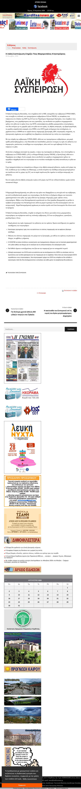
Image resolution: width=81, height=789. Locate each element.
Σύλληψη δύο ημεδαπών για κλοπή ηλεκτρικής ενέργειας (23, 547)
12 (38, 595)
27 (48, 602)
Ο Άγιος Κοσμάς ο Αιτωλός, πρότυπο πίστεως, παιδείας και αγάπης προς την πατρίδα (32, 553)
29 (67, 602)
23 (9, 602)
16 (9, 598)
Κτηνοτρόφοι (16, 48)
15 (67, 595)
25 (29, 602)
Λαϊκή (24, 48)
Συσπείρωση (32, 48)
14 (57, 595)
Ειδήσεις (11, 45)
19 (38, 598)
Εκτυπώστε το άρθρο (70, 290)
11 (29, 595)
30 (9, 606)
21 (57, 598)
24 (19, 602)
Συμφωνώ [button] (22, 785)
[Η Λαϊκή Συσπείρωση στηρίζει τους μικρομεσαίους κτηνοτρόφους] (41, 81)
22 (67, 598)
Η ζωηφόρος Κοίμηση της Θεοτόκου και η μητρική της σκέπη (24, 550)
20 (48, 598)
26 (38, 602)
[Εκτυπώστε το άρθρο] (63, 290)
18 (29, 598)
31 (19, 606)
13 (48, 595)
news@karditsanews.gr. (56, 780)
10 (19, 595)
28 (57, 602)
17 (19, 598)
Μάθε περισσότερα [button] (30, 779)
